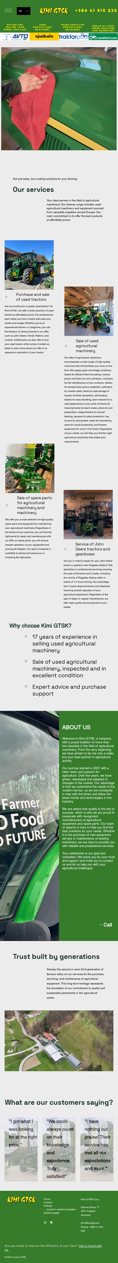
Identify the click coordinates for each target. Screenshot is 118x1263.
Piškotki (48, 1205)
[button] (111, 146)
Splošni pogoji (51, 1212)
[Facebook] (51, 1222)
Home (47, 1199)
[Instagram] (45, 1222)
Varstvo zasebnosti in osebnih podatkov (60, 1209)
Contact (48, 1202)
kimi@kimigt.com (90, 1222)
